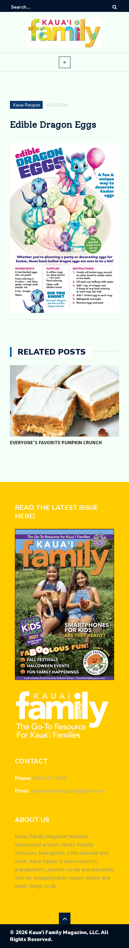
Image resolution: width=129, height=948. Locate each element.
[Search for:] (31, 7)
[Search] (114, 7)
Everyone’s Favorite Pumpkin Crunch (56, 442)
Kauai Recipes (26, 105)
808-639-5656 (49, 778)
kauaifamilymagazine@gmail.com (68, 791)
